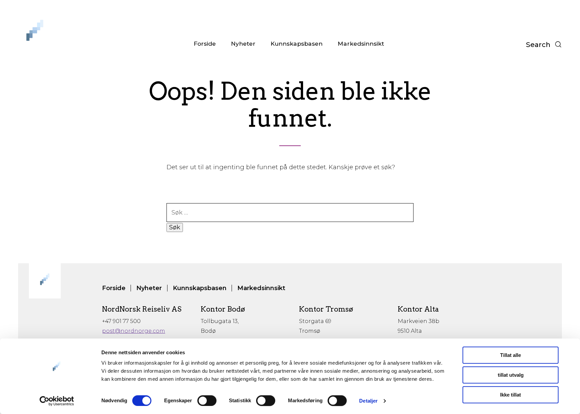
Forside (205, 43)
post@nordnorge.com (133, 331)
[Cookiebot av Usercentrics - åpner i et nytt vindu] (57, 401)
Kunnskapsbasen (297, 43)
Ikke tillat (510, 395)
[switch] (206, 400)
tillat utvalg (511, 375)
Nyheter (243, 43)
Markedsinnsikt (361, 43)
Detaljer (368, 401)
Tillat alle (510, 355)
